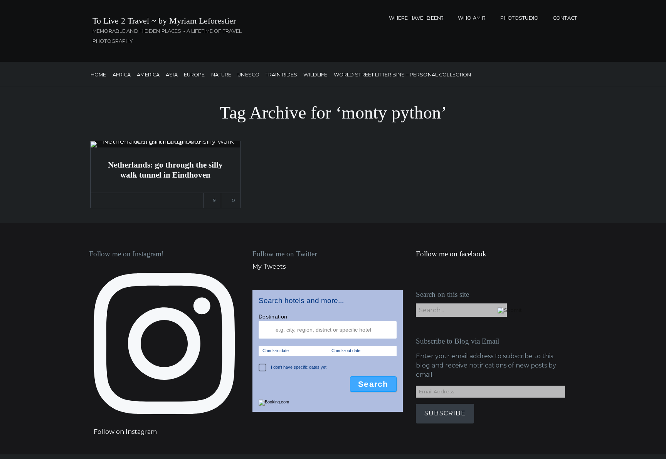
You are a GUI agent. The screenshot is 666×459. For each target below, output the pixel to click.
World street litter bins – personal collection (402, 75)
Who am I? (472, 18)
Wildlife (315, 75)
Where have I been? (416, 18)
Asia (172, 75)
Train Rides (281, 75)
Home (98, 75)
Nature (221, 75)
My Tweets (269, 266)
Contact (565, 18)
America (148, 75)
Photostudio (519, 18)
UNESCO (248, 75)
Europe (194, 75)
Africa (122, 75)
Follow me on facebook (451, 254)
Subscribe (445, 413)
